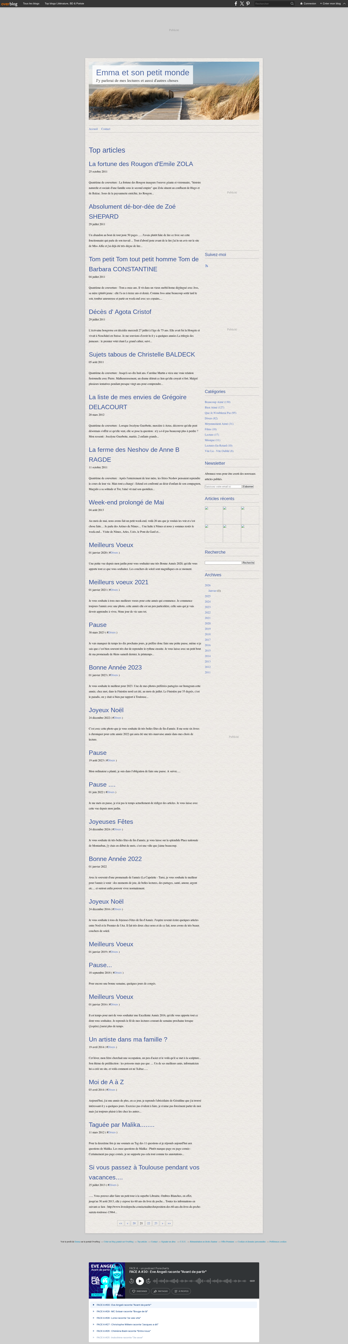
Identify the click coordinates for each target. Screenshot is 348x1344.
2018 (208, 634)
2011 (208, 672)
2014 (208, 656)
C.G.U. (183, 1241)
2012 (208, 667)
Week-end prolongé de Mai (126, 502)
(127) (214, 407)
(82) (211, 418)
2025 (208, 596)
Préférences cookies (278, 1241)
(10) (218, 445)
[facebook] (236, 3)
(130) (217, 402)
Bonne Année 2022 (115, 858)
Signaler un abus (168, 1241)
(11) (212, 440)
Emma (77, 1241)
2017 (208, 639)
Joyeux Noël (106, 709)
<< (120, 1223)
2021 (208, 618)
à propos (183, 1291)
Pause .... (102, 784)
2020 (208, 623)
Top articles (142, 1241)
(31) (219, 424)
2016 (208, 645)
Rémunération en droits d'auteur (203, 1241)
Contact (105, 129)
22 (148, 1223)
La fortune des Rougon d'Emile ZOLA (141, 163)
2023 (208, 607)
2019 (208, 629)
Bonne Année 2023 (115, 667)
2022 (208, 612)
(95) (220, 413)
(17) (212, 434)
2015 (208, 650)
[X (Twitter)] (242, 3)
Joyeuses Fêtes (111, 821)
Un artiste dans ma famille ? (128, 1039)
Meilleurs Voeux (111, 544)
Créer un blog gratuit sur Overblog (119, 1241)
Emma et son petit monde (142, 72)
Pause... (100, 964)
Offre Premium (227, 1241)
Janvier (212, 590)
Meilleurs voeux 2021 (118, 582)
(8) (219, 451)
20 (134, 1223)
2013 (208, 661)
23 (155, 1223)
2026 (208, 585)
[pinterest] (248, 3)
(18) (211, 429)
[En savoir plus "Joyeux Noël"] (232, 515)
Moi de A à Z (106, 1081)
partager (163, 1291)
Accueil (93, 129)
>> (169, 1223)
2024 (208, 601)
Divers (114, 552)
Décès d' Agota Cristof (120, 311)
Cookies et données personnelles (252, 1241)
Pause (98, 624)
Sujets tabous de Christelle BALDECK (142, 354)
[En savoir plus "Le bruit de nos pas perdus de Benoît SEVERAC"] (214, 533)
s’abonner (141, 1291)
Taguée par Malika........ (122, 1124)
